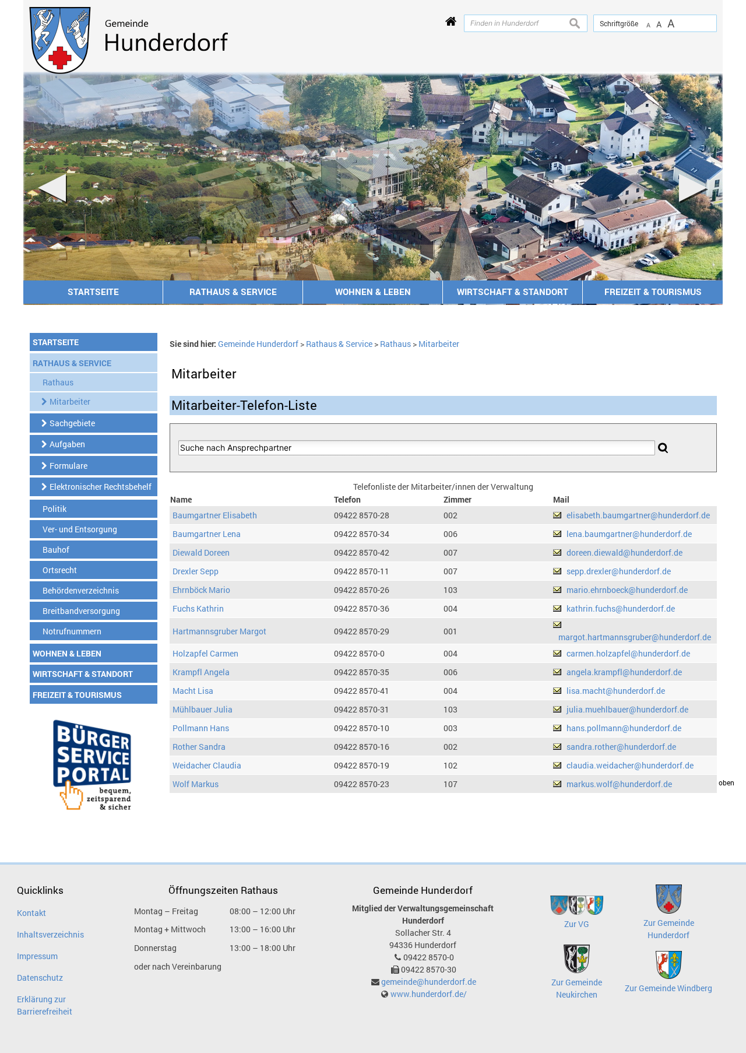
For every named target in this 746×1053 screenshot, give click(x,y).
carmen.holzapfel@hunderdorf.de (628, 653)
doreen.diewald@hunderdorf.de (624, 552)
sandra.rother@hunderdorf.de (621, 746)
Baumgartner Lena (207, 533)
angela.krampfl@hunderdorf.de (624, 672)
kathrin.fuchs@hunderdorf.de (620, 608)
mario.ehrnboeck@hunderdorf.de (627, 589)
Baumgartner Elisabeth (215, 515)
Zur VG (576, 923)
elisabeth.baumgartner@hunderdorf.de (638, 515)
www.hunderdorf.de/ (428, 993)
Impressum (37, 955)
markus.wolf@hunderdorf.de (619, 783)
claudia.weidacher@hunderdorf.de (630, 765)
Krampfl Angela (201, 672)
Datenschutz (40, 977)
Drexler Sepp (196, 571)
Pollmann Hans (201, 727)
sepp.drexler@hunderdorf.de (618, 571)
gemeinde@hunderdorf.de (428, 981)
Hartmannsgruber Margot (219, 631)
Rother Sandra (199, 746)
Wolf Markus (196, 783)
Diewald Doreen (201, 552)
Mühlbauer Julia (203, 709)
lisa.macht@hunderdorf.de (615, 690)
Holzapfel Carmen (205, 653)
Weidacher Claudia (207, 765)
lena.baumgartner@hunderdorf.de (629, 533)
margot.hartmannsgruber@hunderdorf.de (634, 637)
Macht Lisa (193, 690)
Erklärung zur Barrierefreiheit (44, 1005)
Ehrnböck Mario (201, 589)
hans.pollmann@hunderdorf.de (623, 727)
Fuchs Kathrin (198, 608)
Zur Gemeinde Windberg (668, 988)
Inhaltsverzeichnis (50, 934)
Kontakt (31, 912)
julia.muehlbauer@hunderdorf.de (627, 709)
